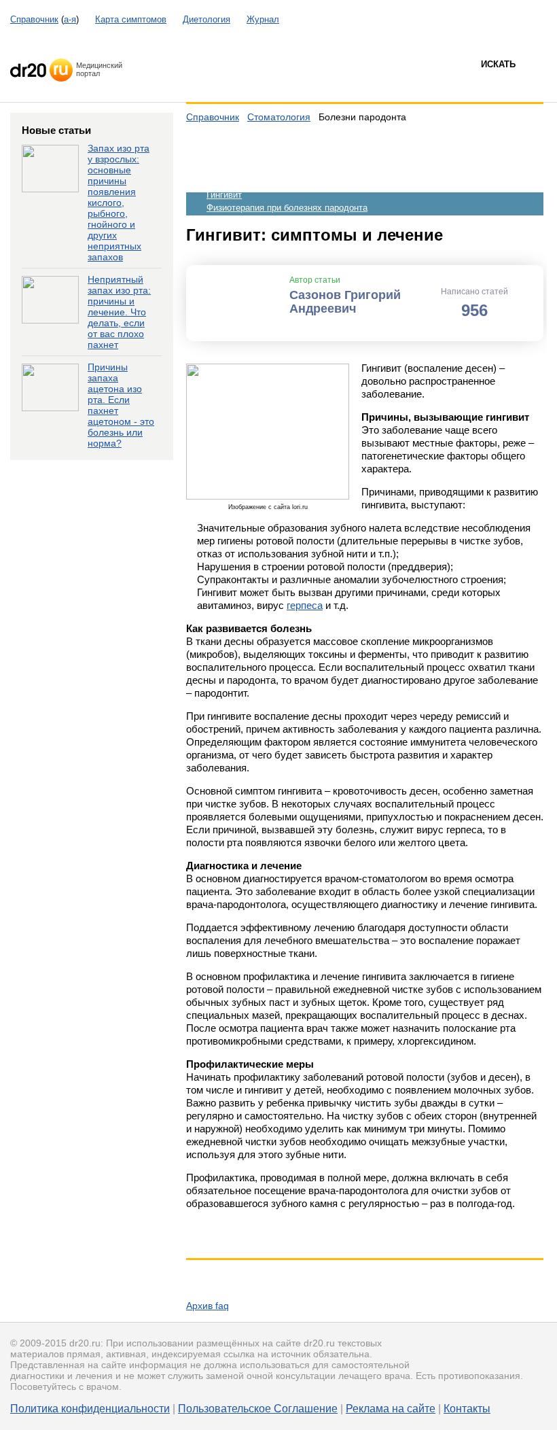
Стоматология (278, 116)
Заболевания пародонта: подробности (284, 169)
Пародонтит (230, 182)
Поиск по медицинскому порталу (251, 81)
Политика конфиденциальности (90, 1408)
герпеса (305, 605)
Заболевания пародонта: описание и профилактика (312, 156)
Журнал (263, 19)
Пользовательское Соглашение (258, 1408)
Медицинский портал (99, 69)
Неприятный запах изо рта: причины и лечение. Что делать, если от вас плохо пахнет (119, 312)
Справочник (34, 19)
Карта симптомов (130, 19)
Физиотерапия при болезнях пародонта (286, 208)
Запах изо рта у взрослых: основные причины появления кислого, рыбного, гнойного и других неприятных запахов (118, 202)
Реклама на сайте (390, 1408)
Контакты (467, 1408)
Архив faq (207, 1305)
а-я (70, 19)
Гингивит (224, 195)
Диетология (206, 19)
